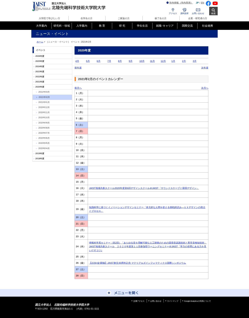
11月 (152, 61)
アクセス (173, 13)
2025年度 (39, 61)
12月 (163, 61)
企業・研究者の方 (197, 18)
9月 (130, 61)
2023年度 (39, 71)
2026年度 (39, 56)
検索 (213, 13)
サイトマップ (172, 301)
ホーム (40, 42)
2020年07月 (44, 133)
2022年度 (39, 76)
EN (202, 2)
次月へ (204, 87)
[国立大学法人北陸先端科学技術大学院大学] (69, 6)
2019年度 (39, 153)
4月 (77, 61)
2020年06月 (44, 138)
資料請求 (184, 13)
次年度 (204, 67)
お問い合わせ (198, 13)
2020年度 (39, 87)
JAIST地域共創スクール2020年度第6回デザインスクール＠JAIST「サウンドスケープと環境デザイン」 (144, 188)
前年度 (78, 67)
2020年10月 (44, 117)
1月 (173, 61)
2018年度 (39, 158)
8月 (120, 61)
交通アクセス (138, 301)
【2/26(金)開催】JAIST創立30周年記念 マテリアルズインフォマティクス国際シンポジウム (137, 263)
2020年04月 (44, 148)
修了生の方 (161, 18)
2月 (184, 61)
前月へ (78, 87)
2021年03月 (44, 92)
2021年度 (39, 82)
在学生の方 (86, 18)
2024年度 (39, 66)
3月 (194, 61)
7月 (109, 61)
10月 (141, 61)
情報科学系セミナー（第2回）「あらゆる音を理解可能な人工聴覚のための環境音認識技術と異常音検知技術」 (148, 242)
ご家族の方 (124, 18)
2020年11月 (44, 112)
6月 (98, 61)
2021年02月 (44, 97)
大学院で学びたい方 (49, 18)
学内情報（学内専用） (181, 2)
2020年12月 (44, 107)
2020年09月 (44, 123)
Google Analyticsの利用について (197, 301)
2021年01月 (44, 102)
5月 (88, 61)
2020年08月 (44, 128)
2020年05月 (44, 143)
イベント (40, 50)
